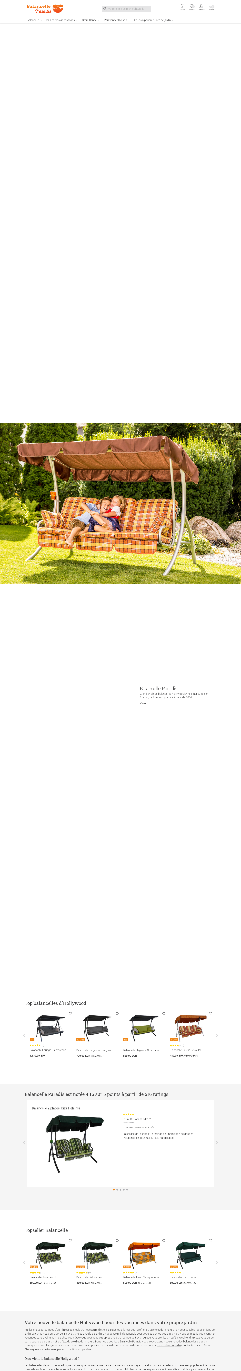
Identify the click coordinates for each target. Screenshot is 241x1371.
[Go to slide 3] (120, 1190)
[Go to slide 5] (127, 1190)
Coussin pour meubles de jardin (152, 20)
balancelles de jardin (169, 1345)
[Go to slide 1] (114, 1190)
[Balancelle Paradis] (47, 8)
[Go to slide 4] (124, 1190)
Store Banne (89, 20)
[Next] (216, 1037)
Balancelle (33, 20)
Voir (143, 703)
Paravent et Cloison (115, 20)
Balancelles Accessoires (60, 20)
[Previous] (24, 1037)
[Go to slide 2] (117, 1190)
